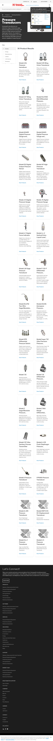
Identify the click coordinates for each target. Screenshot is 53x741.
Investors (4, 697)
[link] (25, 79)
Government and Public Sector (9, 638)
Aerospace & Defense (7, 629)
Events (4, 695)
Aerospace (7, 61)
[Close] (51, 737)
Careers (4, 708)
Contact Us (5, 717)
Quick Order (44, 1)
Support (4, 719)
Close (48, 26)
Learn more (44, 11)
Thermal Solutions (6, 597)
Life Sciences (8, 59)
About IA (4, 693)
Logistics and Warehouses (8, 644)
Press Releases (6, 701)
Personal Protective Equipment (9, 589)
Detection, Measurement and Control (10, 587)
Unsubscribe (5, 721)
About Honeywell (6, 691)
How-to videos (6, 683)
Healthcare (5, 640)
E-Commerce (5, 633)
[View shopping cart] (50, 1)
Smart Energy (5, 595)
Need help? (5, 685)
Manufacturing (8, 54)
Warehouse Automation (8, 599)
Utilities (7, 56)
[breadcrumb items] (2, 14)
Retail (4, 648)
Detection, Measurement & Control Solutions (12, 655)
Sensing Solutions (6, 593)
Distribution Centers (7, 631)
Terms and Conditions (10, 739)
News (4, 699)
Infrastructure (5, 642)
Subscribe (6, 580)
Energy (6, 51)
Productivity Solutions (7, 591)
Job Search (5, 710)
